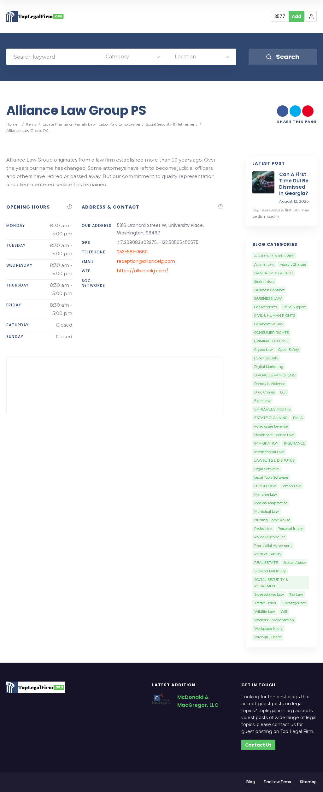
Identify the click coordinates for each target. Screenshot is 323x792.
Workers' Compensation (274, 620)
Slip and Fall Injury (270, 571)
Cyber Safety (288, 349)
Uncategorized (294, 603)
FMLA (298, 418)
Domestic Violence (269, 383)
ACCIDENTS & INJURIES (274, 256)
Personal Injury (290, 528)
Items (31, 124)
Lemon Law (291, 486)
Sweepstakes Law (269, 594)
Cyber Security (266, 358)
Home (11, 124)
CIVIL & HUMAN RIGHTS (274, 315)
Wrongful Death (267, 637)
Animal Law (264, 264)
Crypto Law (263, 349)
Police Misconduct (269, 537)
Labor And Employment (120, 124)
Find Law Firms (277, 781)
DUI (283, 392)
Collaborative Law (268, 324)
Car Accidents (265, 307)
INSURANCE (294, 443)
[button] (311, 16)
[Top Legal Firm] (35, 16)
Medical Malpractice (270, 503)
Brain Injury (264, 281)
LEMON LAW (265, 486)
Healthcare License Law (274, 435)
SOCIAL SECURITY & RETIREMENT (271, 582)
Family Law (85, 124)
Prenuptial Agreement (273, 545)
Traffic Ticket (265, 603)
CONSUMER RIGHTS (271, 332)
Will (283, 611)
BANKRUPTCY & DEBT (273, 273)
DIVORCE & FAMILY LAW (275, 375)
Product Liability (267, 554)
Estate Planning (57, 124)
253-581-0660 (132, 252)
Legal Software (266, 469)
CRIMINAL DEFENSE (271, 341)
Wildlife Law (264, 611)
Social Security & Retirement (171, 124)
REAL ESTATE (266, 562)
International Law (269, 452)
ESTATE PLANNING (271, 418)
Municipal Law (266, 511)
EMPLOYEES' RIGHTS (272, 409)
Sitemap (308, 781)
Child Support (294, 307)
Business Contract (269, 290)
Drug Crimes (264, 392)
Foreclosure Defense (271, 426)
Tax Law (296, 594)
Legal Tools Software (271, 477)
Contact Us (258, 745)
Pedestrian (263, 528)
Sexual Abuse (294, 562)
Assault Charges (293, 264)
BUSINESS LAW (268, 298)
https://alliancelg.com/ (142, 271)
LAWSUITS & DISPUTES (274, 460)
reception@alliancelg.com (146, 261)
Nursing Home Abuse (272, 520)
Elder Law (262, 401)
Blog (250, 781)
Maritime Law (265, 494)
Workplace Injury (268, 628)
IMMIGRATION (266, 443)
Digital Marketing (268, 366)
